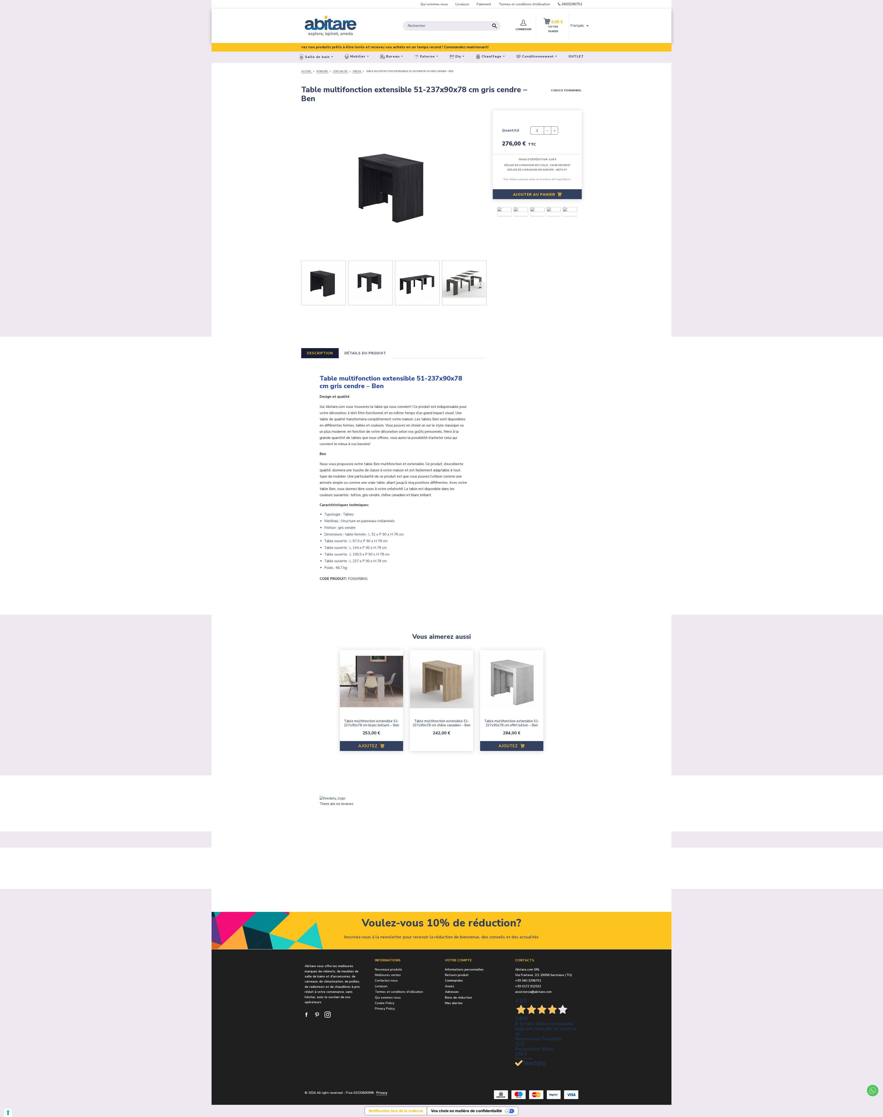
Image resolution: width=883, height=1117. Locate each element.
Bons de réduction (458, 998)
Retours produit (457, 975)
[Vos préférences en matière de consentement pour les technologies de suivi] (8, 1112)
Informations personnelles (464, 970)
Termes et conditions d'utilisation (524, 4)
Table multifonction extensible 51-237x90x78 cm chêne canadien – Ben (441, 723)
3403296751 (572, 4)
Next (480, 283)
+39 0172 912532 (528, 986)
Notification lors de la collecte (396, 1110)
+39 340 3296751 (528, 980)
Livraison (462, 4)
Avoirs (449, 986)
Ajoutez (368, 746)
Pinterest (317, 1014)
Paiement (484, 4)
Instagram (327, 1014)
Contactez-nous (386, 980)
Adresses (452, 992)
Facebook (306, 1014)
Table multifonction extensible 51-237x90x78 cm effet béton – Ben (511, 723)
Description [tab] (320, 353)
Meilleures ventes (388, 975)
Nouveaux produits (388, 969)
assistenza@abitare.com (533, 992)
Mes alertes (454, 1003)
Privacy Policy (385, 1008)
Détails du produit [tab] (365, 353)
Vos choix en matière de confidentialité (466, 1110)
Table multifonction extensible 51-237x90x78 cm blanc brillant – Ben (371, 723)
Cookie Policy (384, 1003)
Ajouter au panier (534, 194)
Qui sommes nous (434, 4)
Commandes (454, 981)
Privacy (381, 1093)
